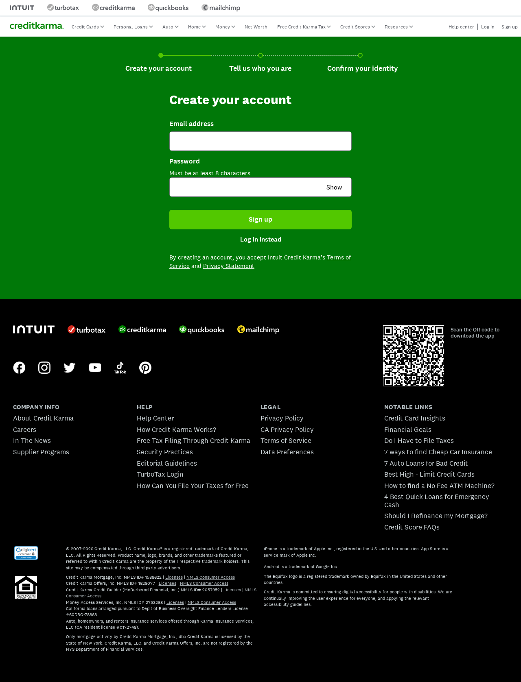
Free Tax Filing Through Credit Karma (193, 440)
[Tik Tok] (120, 368)
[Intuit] (34, 330)
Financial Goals (407, 429)
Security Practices (165, 451)
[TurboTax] (86, 330)
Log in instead (260, 239)
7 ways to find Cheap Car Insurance (438, 451)
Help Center (155, 418)
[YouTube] (95, 368)
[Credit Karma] (142, 330)
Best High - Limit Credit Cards (429, 474)
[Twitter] (69, 368)
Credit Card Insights (414, 418)
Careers (24, 429)
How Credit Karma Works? (176, 429)
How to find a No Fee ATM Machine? (439, 485)
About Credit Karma (43, 418)
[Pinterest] (145, 368)
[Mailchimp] (258, 330)
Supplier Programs (41, 451)
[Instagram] (44, 368)
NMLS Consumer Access (210, 577)
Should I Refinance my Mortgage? (436, 515)
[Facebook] (19, 368)
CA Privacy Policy (287, 429)
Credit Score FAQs (412, 527)
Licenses (174, 577)
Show (334, 187)
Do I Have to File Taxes (419, 440)
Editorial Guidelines (167, 463)
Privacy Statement (228, 266)
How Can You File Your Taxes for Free (193, 485)
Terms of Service (285, 440)
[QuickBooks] (201, 330)
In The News (32, 440)
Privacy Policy (282, 418)
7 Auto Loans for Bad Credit (426, 463)
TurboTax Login (160, 474)
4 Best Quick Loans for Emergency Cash (436, 500)
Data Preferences (287, 451)
